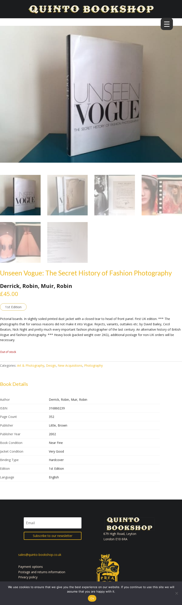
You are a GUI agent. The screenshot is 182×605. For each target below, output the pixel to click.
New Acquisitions (70, 365)
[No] (176, 593)
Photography (93, 365)
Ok (92, 598)
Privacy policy (28, 577)
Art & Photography (30, 365)
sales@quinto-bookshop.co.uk (39, 554)
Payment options (30, 567)
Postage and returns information (41, 572)
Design (51, 365)
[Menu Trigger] (167, 24)
